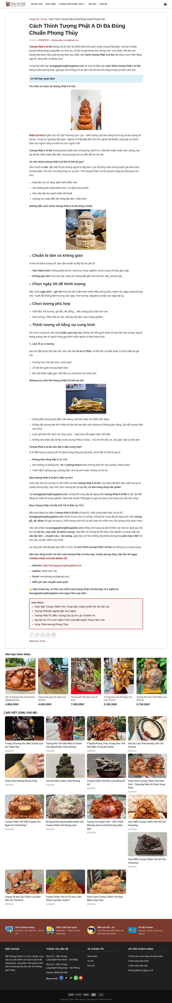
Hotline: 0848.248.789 (56, 972)
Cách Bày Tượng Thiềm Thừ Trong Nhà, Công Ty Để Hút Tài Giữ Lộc (72, 606)
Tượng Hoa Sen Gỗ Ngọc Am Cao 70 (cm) (118, 698)
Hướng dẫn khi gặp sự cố (140, 970)
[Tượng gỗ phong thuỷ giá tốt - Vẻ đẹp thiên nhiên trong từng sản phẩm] (16, 4)
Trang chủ (36, 4)
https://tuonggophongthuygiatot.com (62, 565)
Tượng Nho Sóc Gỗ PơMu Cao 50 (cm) (151, 698)
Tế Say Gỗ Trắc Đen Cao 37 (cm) (84, 698)
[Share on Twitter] (37, 634)
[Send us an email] (71, 978)
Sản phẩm (92, 956)
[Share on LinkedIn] (53, 634)
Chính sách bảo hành (138, 961)
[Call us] (76, 978)
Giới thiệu (50, 4)
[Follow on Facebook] (61, 978)
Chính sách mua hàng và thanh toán (145, 956)
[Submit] (158, 4)
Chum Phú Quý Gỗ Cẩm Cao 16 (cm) (52, 698)
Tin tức (92, 4)
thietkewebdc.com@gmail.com (65, 40)
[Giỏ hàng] (165, 4)
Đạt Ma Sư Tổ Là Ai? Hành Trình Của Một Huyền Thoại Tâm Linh (70, 620)
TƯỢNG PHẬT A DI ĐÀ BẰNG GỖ (48, 558)
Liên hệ (103, 4)
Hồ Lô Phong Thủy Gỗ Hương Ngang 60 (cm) (19, 698)
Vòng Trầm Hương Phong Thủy (51, 624)
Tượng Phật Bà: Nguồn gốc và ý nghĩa (55, 611)
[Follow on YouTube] (80, 978)
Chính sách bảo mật (137, 966)
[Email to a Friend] (42, 634)
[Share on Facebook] (31, 634)
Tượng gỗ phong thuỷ (71, 4)
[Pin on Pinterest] (48, 634)
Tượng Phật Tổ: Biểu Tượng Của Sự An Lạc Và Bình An (65, 615)
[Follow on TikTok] (66, 978)
